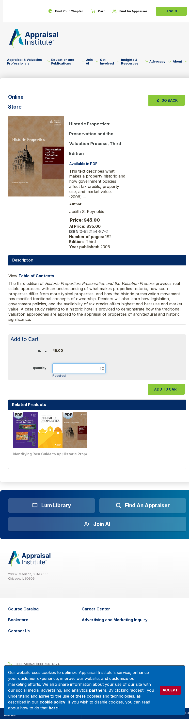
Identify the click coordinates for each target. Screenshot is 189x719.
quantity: (40, 368)
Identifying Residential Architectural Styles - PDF (31, 454)
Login (172, 11)
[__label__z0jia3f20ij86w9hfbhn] (29, 559)
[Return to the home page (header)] (33, 38)
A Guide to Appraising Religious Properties (56, 454)
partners (97, 690)
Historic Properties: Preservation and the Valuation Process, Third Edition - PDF (81, 454)
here (53, 707)
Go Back (169, 100)
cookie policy (52, 702)
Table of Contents (36, 275)
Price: (42, 351)
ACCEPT (170, 690)
